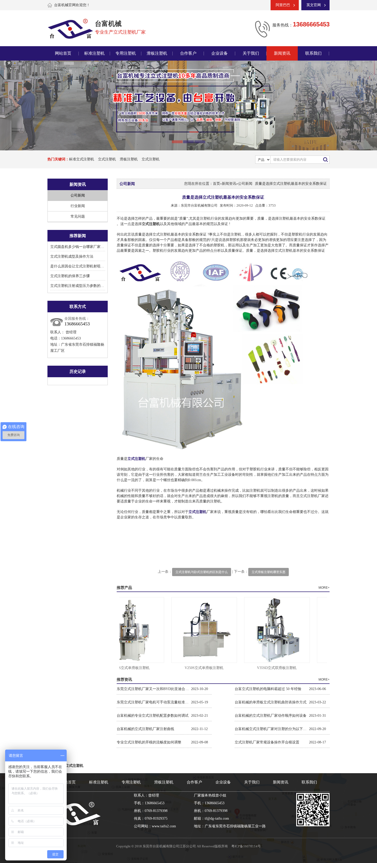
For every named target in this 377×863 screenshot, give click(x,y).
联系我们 (313, 53)
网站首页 (63, 53)
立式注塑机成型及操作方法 (71, 256)
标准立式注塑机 (81, 159)
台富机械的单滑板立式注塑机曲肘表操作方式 (270, 702)
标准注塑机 (94, 53)
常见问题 (78, 216)
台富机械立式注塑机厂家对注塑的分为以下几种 (272, 729)
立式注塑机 (107, 159)
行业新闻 (78, 206)
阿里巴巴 (283, 5)
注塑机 (201, 512)
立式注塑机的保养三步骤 (70, 276)
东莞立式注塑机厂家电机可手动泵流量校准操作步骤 (154, 702)
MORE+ (324, 587)
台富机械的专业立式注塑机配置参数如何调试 (152, 715)
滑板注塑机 (157, 53)
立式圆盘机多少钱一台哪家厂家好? (78, 247)
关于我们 (251, 53)
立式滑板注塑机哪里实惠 (268, 572)
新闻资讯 (282, 53)
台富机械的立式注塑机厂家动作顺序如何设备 (270, 715)
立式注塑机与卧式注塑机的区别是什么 (201, 572)
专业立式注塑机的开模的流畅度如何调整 (149, 742)
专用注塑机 (125, 53)
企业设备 (219, 53)
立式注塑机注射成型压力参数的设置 (79, 286)
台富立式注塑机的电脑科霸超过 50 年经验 (268, 689)
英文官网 (313, 5)
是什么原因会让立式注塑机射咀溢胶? (79, 266)
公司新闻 (78, 195)
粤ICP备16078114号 (246, 846)
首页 (216, 184)
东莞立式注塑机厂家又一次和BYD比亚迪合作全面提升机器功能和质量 (154, 689)
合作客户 (188, 53)
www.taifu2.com (164, 826)
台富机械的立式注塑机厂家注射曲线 (145, 729)
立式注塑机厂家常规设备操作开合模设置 (267, 742)
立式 (192, 512)
